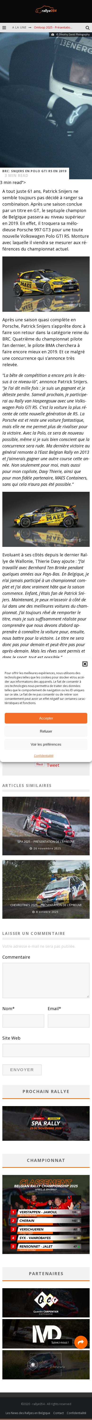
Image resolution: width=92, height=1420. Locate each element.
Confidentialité (44, 756)
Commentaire (16, 957)
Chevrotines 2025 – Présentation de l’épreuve (46, 905)
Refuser (46, 731)
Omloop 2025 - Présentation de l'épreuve (61, 27)
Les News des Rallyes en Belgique (28, 1413)
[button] (85, 664)
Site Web (11, 1038)
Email (54, 1008)
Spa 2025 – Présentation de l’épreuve (46, 841)
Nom (8, 1008)
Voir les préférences (46, 744)
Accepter (46, 718)
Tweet (53, 765)
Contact (58, 1413)
